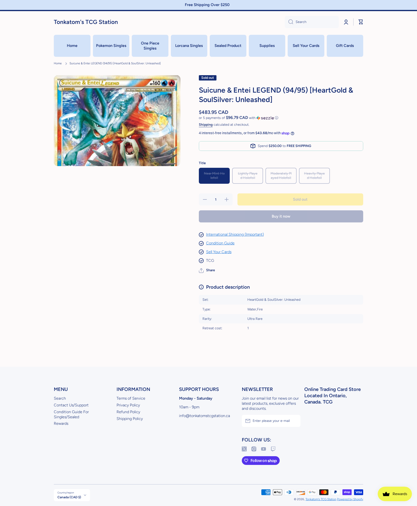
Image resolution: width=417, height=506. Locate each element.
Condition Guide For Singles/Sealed (71, 414)
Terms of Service (131, 398)
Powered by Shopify (350, 499)
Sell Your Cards (218, 251)
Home (58, 63)
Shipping (206, 125)
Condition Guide (220, 243)
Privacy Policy (128, 405)
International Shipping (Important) (235, 234)
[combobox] (312, 22)
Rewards (61, 423)
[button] (360, 22)
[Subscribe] (294, 421)
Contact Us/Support (71, 405)
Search (60, 398)
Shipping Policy (130, 418)
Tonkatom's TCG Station (321, 499)
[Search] (289, 22)
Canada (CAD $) (69, 497)
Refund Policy (128, 412)
